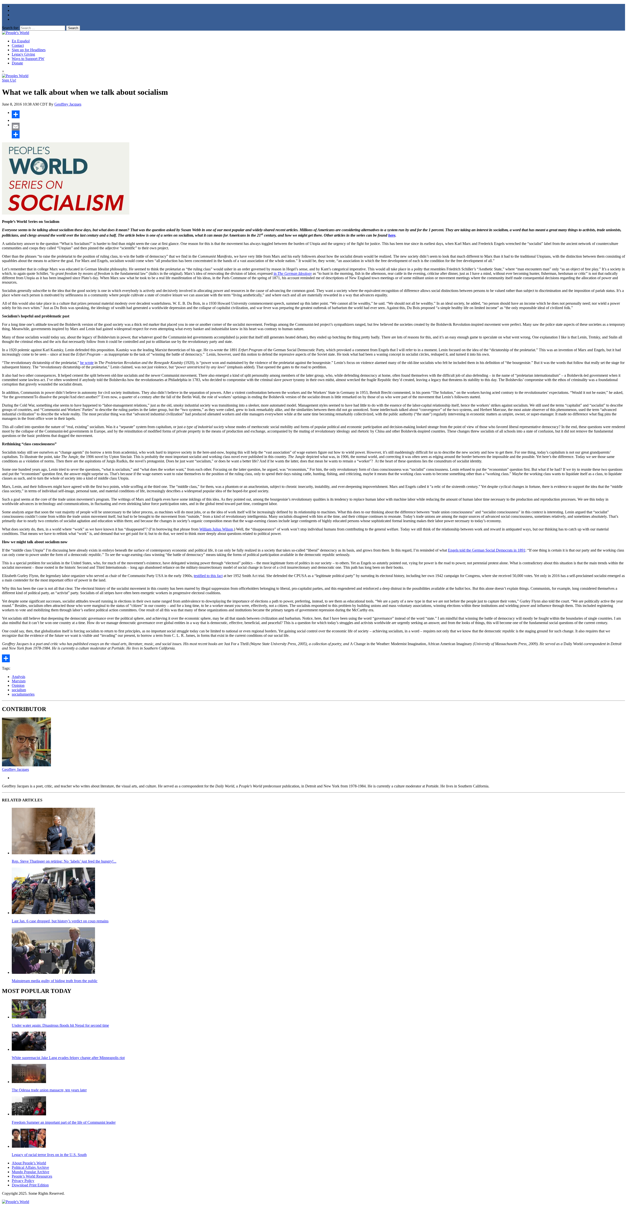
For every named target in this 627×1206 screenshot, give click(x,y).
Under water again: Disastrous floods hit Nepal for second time (60, 1025)
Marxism (18, 681)
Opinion (18, 685)
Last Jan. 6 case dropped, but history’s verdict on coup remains (60, 921)
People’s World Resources (32, 1176)
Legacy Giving (23, 54)
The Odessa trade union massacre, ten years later (49, 1090)
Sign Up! (9, 80)
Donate (17, 63)
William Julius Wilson (216, 529)
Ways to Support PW (28, 59)
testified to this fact (208, 576)
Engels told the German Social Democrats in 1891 (486, 550)
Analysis (18, 677)
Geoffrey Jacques (67, 104)
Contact (18, 45)
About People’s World (29, 1163)
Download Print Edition (30, 1185)
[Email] (318, 127)
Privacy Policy (23, 1181)
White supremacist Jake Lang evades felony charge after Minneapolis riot (68, 1058)
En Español (21, 41)
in (293, 273)
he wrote (87, 363)
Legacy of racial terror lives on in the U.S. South (49, 1155)
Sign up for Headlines (29, 50)
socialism (19, 690)
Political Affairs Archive (30, 1167)
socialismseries (23, 694)
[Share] (318, 114)
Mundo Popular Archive (30, 1172)
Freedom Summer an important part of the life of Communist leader (64, 1122)
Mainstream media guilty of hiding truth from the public (54, 981)
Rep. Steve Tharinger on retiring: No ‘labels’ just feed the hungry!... (64, 861)
